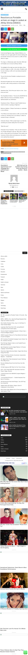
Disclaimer (8, 458)
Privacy (13, 458)
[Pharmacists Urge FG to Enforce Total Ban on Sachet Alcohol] (14, 196)
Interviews (3, 284)
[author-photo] (14, 178)
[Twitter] (5, 29)
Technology (3, 305)
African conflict (4, 256)
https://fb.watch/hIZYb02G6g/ (11, 148)
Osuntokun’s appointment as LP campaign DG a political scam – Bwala (6, 168)
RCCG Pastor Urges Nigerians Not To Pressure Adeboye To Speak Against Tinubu (14, 390)
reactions (22, 151)
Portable (17, 151)
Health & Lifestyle (7, 12)
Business (3, 258)
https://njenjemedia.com (14, 185)
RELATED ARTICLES (8, 191)
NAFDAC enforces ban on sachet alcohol (22, 201)
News (2, 287)
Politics (2, 295)
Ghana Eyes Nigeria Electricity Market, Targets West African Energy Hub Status (14, 352)
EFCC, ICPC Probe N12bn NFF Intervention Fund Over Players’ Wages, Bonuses (13, 370)
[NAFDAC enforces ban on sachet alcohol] (23, 196)
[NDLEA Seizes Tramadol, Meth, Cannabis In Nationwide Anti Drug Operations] (5, 196)
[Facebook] (2, 29)
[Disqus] (14, 229)
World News (3, 308)
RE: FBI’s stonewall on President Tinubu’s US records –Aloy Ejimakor (14, 315)
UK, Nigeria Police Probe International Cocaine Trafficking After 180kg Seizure (13, 360)
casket (13, 151)
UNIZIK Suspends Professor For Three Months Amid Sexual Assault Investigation (14, 336)
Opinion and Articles (5, 292)
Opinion (2, 290)
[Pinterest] (9, 29)
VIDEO (10, 153)
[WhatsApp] (12, 29)
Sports (2, 303)
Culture (2, 266)
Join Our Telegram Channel (14, 45)
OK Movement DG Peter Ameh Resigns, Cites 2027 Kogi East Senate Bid (13, 382)
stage (6, 153)
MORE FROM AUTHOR (19, 191)
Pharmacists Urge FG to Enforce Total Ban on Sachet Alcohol (14, 201)
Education (3, 271)
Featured (3, 277)
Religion (2, 300)
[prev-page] (13, 206)
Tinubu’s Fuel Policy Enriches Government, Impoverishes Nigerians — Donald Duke (13, 356)
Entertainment (4, 274)
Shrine (2, 153)
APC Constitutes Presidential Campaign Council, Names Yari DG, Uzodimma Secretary (14, 340)
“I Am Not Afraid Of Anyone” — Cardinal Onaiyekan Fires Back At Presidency (13, 378)
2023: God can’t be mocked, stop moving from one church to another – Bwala (21, 167)
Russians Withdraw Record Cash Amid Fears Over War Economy (13, 364)
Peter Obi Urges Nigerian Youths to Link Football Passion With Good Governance (13, 344)
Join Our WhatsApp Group (14, 49)
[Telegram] (13, 187)
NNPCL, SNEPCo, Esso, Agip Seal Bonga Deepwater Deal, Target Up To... (17, 419)
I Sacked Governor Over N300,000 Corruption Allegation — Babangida (13, 374)
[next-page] (15, 206)
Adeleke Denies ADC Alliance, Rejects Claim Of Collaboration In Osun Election (11, 386)
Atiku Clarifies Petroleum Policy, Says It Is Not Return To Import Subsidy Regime (13, 323)
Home (2, 12)
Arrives (9, 151)
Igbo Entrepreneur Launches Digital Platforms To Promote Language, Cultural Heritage (13, 348)
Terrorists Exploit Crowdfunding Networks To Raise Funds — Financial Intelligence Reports (14, 332)
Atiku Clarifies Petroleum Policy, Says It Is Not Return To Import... (17, 425)
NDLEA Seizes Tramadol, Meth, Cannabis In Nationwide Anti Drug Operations (4, 202)
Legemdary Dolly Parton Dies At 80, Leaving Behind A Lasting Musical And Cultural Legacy (12, 327)
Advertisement (19, 458)
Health (2, 279)
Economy (3, 269)
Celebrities (3, 261)
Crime (2, 264)
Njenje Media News (6, 25)
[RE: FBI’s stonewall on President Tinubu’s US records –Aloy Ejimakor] (4, 412)
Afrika (5, 151)
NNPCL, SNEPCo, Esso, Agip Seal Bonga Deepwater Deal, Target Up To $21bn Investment (13, 319)
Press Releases (4, 297)
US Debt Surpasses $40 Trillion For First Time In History (13, 367)
